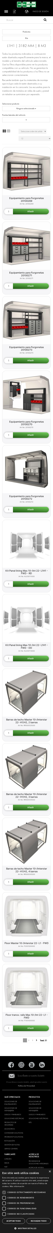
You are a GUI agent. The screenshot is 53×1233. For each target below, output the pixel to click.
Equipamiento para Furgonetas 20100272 (26, 497)
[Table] (8, 131)
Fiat (5, 1167)
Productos (26, 32)
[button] (26, 1228)
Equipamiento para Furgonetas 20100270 (26, 423)
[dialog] (26, 1200)
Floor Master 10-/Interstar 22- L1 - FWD (27, 943)
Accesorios (9, 1129)
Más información (17, 1186)
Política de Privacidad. (26, 1086)
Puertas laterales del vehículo (13, 115)
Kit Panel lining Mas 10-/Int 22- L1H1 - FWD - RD (26, 572)
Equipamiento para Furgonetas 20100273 (26, 348)
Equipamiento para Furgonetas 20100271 (26, 274)
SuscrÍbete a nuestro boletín (31, 1075)
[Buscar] (45, 20)
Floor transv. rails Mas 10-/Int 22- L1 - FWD (27, 1016)
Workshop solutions (13, 1137)
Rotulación (9, 1141)
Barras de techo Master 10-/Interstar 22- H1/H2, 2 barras (26, 721)
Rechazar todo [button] (39, 1221)
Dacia (6, 1163)
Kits (26, 38)
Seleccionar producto (10, 104)
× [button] (50, 1171)
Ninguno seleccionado (25, 108)
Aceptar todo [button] (13, 1221)
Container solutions (13, 1133)
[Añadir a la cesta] (31, 211)
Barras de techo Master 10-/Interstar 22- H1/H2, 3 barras (26, 795)
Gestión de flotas (12, 1145)
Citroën (7, 1159)
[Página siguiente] (36, 1040)
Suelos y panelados (12, 1114)
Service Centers (11, 1149)
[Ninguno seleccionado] (26, 119)
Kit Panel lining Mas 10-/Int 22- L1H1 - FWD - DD (26, 646)
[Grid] (4, 131)
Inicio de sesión (41, 11)
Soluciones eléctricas (14, 1118)
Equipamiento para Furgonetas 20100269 (26, 199)
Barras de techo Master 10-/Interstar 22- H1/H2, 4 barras (26, 870)
